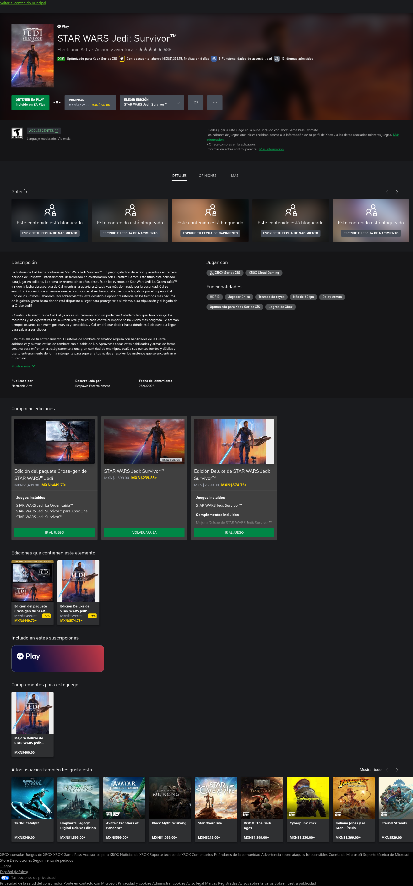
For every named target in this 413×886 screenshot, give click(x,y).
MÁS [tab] (234, 175)
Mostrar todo (370, 769)
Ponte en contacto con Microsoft (90, 883)
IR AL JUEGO (54, 532)
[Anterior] (387, 191)
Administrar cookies (168, 883)
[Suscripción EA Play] (57, 658)
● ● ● (215, 102)
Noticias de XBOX (135, 854)
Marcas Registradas (221, 883)
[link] (32, 592)
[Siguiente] (397, 191)
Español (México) (14, 871)
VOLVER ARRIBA (144, 532)
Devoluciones (21, 860)
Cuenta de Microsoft (345, 854)
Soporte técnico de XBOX (171, 854)
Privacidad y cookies (134, 883)
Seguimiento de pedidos (53, 860)
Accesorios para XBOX (101, 854)
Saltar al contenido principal (23, 2)
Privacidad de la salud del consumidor (31, 883)
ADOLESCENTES (41, 131)
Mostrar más (20, 366)
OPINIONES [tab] (207, 175)
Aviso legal (195, 883)
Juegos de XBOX (39, 854)
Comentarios (202, 854)
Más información (271, 149)
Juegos (5, 865)
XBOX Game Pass (67, 854)
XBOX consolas (12, 854)
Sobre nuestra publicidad (295, 883)
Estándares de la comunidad (237, 854)
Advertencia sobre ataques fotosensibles (294, 854)
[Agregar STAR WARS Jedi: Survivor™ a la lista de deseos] (195, 102)
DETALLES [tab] (179, 175)
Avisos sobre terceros (256, 883)
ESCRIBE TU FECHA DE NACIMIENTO (49, 233)
